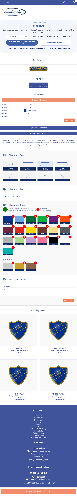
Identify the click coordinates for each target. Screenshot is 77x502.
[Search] (64, 2)
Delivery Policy (38, 433)
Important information (52, 127)
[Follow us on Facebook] (34, 472)
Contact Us (38, 418)
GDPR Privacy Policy (38, 429)
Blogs (38, 422)
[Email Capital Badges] (8, 2)
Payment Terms (39, 435)
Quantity (6, 286)
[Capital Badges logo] (13, 12)
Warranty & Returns (38, 437)
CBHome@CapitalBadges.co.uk (39, 479)
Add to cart (68, 300)
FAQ (38, 426)
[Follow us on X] (42, 472)
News (38, 424)
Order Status (38, 420)
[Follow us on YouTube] (45, 472)
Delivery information (52, 133)
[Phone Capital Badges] (3, 2)
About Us (38, 416)
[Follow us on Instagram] (38, 472)
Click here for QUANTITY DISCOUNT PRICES (38, 85)
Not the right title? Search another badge (22, 42)
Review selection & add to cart (38, 491)
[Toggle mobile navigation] (72, 12)
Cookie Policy (39, 431)
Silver (18, 196)
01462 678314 (39, 477)
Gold (9, 196)
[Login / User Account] (69, 3)
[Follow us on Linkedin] (31, 472)
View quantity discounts (55, 42)
